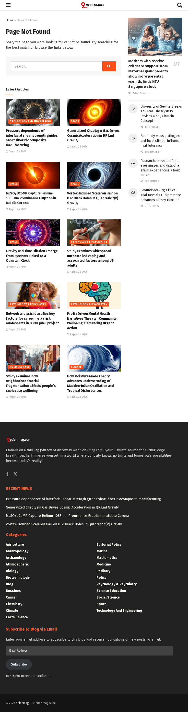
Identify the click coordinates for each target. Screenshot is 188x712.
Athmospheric (17, 564)
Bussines (13, 591)
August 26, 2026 (17, 151)
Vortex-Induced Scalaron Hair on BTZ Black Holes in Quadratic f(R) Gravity (92, 198)
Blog (9, 584)
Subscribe (19, 664)
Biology (12, 571)
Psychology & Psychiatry (89, 241)
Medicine (103, 564)
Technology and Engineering (30, 121)
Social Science (20, 367)
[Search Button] (179, 5)
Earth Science (17, 617)
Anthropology (17, 551)
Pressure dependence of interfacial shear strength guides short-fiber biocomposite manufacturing (83, 499)
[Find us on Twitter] (15, 474)
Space (75, 121)
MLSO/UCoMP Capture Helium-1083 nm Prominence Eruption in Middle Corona (31, 198)
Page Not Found (27, 20)
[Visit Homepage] (94, 5)
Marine (101, 551)
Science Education (111, 591)
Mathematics (107, 558)
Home (9, 20)
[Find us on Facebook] (7, 474)
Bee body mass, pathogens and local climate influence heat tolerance (161, 140)
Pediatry (103, 571)
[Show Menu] (8, 5)
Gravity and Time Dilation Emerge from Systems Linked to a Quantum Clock (32, 256)
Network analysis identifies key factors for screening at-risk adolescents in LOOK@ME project (32, 318)
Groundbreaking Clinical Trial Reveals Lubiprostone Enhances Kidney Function (161, 195)
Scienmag (22, 703)
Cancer (11, 597)
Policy (101, 578)
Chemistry (14, 604)
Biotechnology (18, 578)
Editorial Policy (108, 544)
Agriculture (15, 544)
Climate (76, 367)
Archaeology (16, 558)
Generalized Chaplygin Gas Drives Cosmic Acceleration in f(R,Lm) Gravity (93, 135)
